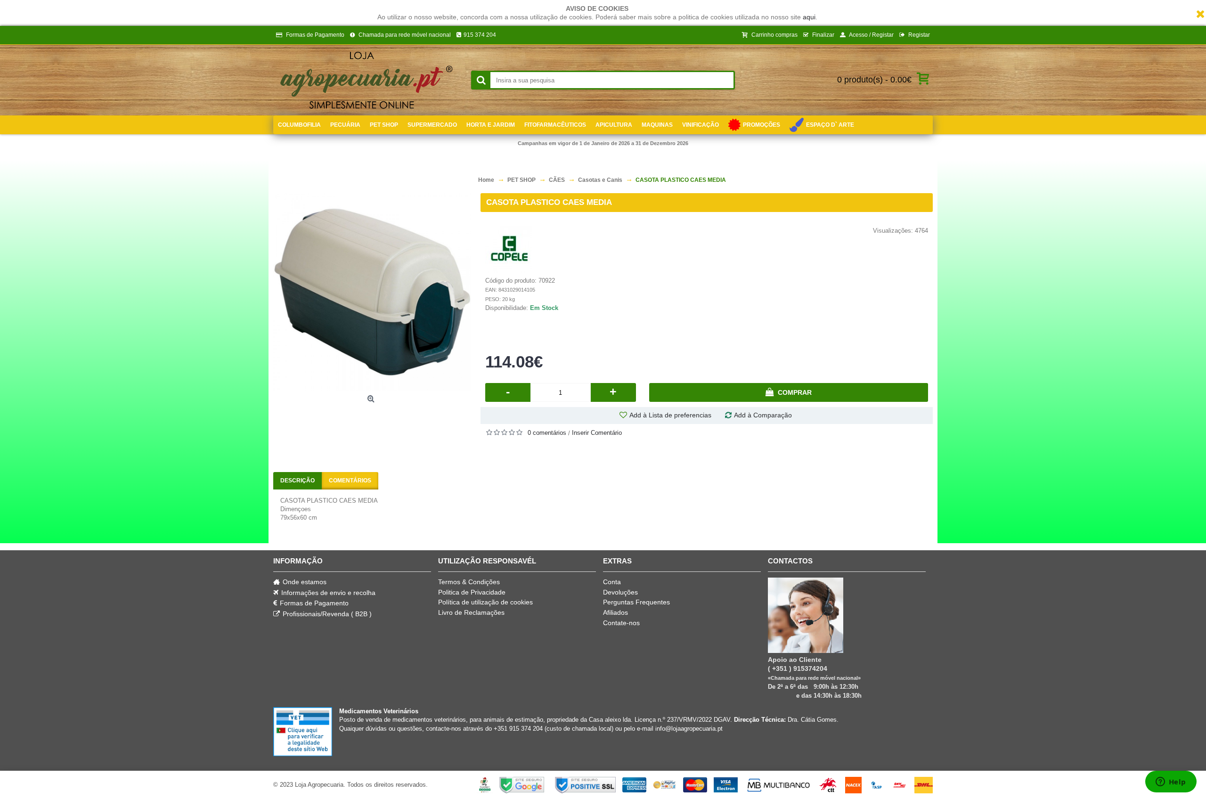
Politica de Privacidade (471, 592)
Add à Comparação (763, 415)
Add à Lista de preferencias (670, 415)
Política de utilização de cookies (485, 602)
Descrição (297, 480)
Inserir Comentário (597, 432)
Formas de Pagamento (314, 603)
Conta (612, 582)
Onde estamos (304, 582)
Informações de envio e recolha (328, 592)
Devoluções (620, 592)
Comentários (350, 480)
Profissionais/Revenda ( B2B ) (327, 614)
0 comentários (547, 432)
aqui (809, 17)
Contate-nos (621, 623)
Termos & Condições (469, 582)
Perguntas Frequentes (636, 602)
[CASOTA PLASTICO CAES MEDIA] (372, 292)
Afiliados (615, 612)
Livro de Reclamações (471, 612)
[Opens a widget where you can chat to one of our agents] (1171, 782)
